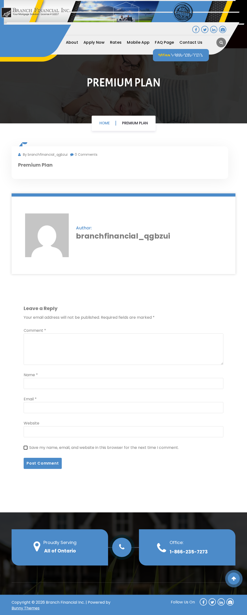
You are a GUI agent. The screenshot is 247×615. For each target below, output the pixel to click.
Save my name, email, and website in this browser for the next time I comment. (104, 447)
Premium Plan (135, 123)
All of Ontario (60, 551)
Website (31, 423)
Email (30, 399)
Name (31, 375)
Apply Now (94, 42)
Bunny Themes (26, 608)
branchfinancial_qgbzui (123, 236)
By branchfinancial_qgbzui (45, 154)
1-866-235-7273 (187, 55)
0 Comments (86, 154)
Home (104, 123)
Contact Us (191, 42)
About (72, 42)
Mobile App (138, 42)
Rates (116, 42)
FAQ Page (164, 42)
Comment (35, 330)
